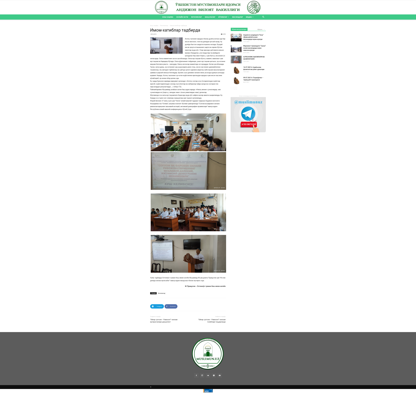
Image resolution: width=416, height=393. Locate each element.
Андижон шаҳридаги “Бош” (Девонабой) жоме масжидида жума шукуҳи (253, 37)
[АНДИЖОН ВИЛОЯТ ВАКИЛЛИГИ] (208, 7)
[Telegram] (214, 375)
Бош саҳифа (167, 17)
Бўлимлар (222, 17)
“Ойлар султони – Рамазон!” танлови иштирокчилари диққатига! (163, 321)
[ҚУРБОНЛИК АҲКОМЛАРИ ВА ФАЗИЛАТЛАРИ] (236, 59)
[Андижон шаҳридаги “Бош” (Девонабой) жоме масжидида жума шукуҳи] (236, 37)
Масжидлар (237, 17)
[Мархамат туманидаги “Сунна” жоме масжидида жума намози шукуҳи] (236, 48)
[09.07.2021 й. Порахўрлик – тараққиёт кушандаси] (236, 80)
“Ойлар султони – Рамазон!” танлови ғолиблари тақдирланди (212, 321)
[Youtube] (220, 375)
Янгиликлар (196, 17)
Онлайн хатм (182, 17)
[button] (263, 17)
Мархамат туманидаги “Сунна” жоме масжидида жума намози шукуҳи (254, 48)
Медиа (249, 17)
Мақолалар (210, 17)
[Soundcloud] (208, 375)
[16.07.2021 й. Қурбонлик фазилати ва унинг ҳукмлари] (236, 70)
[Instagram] (202, 375)
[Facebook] (196, 375)
